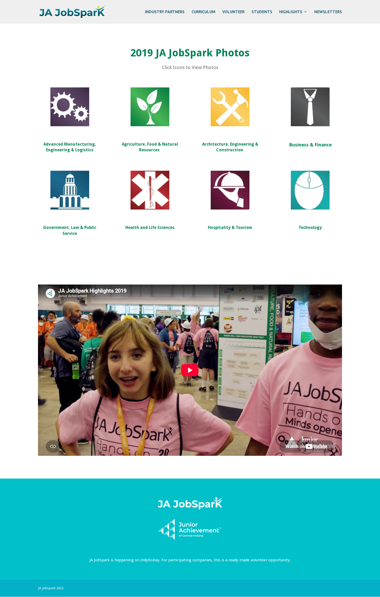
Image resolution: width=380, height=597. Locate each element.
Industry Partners (165, 12)
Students (262, 12)
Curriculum (203, 12)
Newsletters (328, 12)
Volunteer (233, 12)
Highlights (290, 12)
